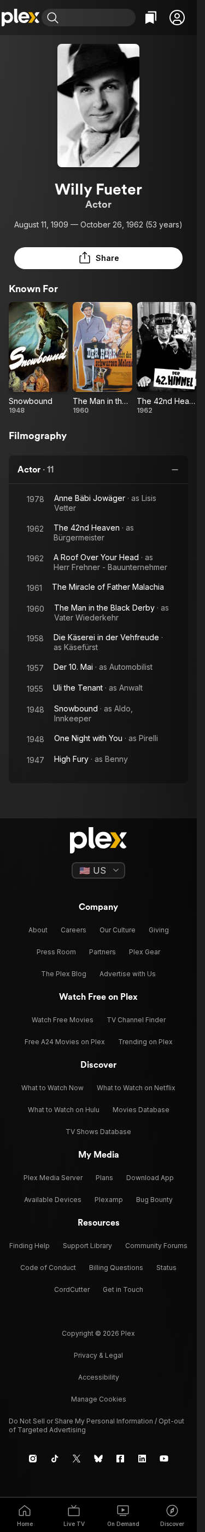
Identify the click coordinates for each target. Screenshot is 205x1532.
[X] (76, 1459)
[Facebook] (120, 1459)
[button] (177, 18)
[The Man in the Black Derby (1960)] (102, 358)
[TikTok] (55, 1459)
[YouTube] (164, 1459)
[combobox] (98, 17)
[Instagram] (33, 1459)
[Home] (21, 18)
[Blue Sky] (98, 1459)
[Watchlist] (151, 18)
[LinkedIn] (142, 1459)
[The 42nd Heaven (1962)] (166, 358)
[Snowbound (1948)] (38, 358)
